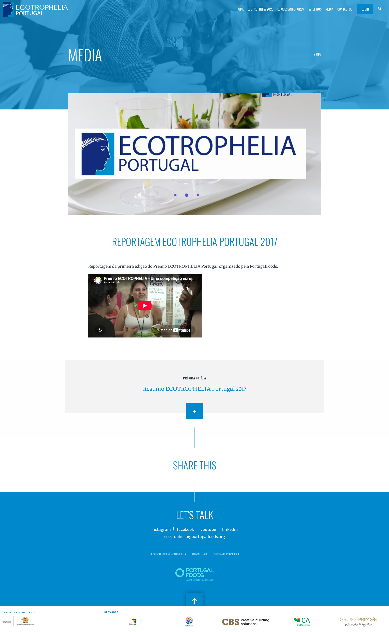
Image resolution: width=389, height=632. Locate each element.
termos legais (199, 553)
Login (365, 9)
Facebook (185, 529)
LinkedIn (230, 529)
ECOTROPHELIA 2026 (260, 9)
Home (240, 9)
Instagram (161, 529)
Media (329, 9)
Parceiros (315, 9)
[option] (132, 622)
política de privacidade (226, 553)
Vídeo (317, 54)
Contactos (344, 9)
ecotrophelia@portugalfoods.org (194, 536)
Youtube (208, 529)
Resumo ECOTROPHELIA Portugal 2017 (194, 388)
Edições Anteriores (290, 9)
